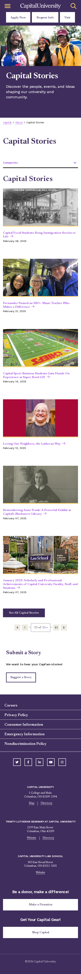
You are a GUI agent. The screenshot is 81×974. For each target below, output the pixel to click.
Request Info (45, 17)
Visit (67, 17)
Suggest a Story (21, 677)
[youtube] (51, 762)
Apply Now (18, 17)
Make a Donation (40, 904)
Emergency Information (25, 734)
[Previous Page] (17, 628)
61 (56, 627)
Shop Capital (40, 932)
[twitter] (17, 762)
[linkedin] (39, 762)
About (19, 122)
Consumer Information (24, 725)
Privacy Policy (16, 715)
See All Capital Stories (24, 612)
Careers (11, 705)
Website (31, 838)
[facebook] (28, 762)
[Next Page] (64, 628)
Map (31, 803)
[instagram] (62, 762)
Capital (7, 122)
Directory (46, 803)
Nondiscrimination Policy (26, 744)
